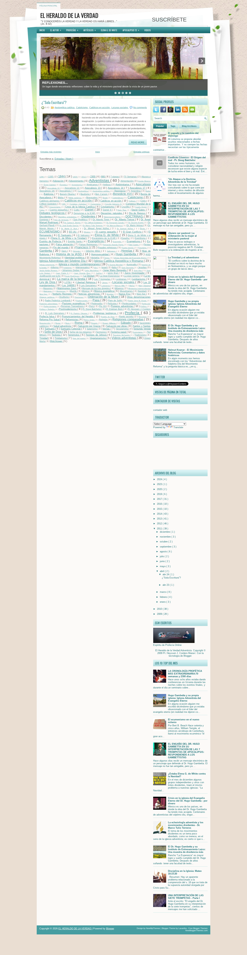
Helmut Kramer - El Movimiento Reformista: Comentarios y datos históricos (186, 353)
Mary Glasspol (145, 286)
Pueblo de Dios (108, 317)
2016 (160, 503)
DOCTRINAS (134, 216)
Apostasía (120, 191)
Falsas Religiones (88, 244)
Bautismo (85, 194)
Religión (103, 319)
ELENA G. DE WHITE (109, 30)
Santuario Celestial (71, 328)
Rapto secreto (126, 316)
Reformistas (72, 319)
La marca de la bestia (71, 278)
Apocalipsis (143, 184)
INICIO (42, 30)
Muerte (73, 291)
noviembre (165, 536)
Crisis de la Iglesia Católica (80, 206)
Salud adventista (62, 326)
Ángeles (63, 185)
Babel (148, 191)
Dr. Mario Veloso (135, 225)
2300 (93, 176)
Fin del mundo (61, 247)
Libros (105, 283)
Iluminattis (132, 264)
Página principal (48, 6)
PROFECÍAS (72, 30)
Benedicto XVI (123, 193)
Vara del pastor (79, 338)
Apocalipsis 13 (93, 188)
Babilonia (49, 194)
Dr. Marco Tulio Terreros (93, 226)
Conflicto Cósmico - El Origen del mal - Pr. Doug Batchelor (187, 159)
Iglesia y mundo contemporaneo (80, 264)
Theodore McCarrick (121, 335)
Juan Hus (138, 270)
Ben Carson (101, 194)
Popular (160, 126)
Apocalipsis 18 (47, 191)
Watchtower (56, 341)
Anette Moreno (144, 181)
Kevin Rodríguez (72, 276)
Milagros (119, 288)
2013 (160, 518)
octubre (164, 541)
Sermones (101, 332)
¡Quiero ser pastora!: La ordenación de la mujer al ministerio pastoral (182, 236)
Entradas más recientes (51, 152)
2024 (160, 479)
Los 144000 (68, 285)
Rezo (67, 323)
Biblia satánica (75, 198)
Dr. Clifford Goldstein (94, 223)
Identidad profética (75, 257)
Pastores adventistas (48, 304)
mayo (163, 566)
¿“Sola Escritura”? (54, 102)
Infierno (55, 267)
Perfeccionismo (50, 306)
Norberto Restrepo (62, 294)
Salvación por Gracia (89, 326)
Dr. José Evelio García (69, 226)
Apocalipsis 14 (116, 188)
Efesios (87, 232)
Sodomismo (138, 332)
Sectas (106, 328)
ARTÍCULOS (89, 30)
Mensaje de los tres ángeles (96, 288)
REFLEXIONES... (55, 82)
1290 (41, 177)
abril (162, 571)
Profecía (133, 313)
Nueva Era (125, 294)
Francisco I (82, 247)
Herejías (127, 250)
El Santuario (65, 235)
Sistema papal (119, 332)
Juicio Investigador (135, 273)
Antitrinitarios (123, 184)
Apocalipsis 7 (66, 191)
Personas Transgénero (72, 306)
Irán (96, 268)
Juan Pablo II (62, 273)
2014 (160, 513)
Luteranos (105, 286)
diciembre (165, 531)
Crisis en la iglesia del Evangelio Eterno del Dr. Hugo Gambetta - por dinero (187, 279)
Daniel (90, 209)
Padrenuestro (82, 301)
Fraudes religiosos (107, 247)
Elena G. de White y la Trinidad (68, 238)
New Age (43, 294)
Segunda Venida (142, 328)
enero (163, 602)
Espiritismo (140, 238)
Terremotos (74, 335)
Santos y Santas (142, 326)
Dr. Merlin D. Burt (69, 229)
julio (162, 556)
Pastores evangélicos (74, 303)
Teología (56, 335)
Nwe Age (141, 294)
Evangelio (117, 242)
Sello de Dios (53, 331)
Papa (96, 300)
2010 (160, 609)
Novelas (110, 294)
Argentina (136, 191)
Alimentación (127, 181)
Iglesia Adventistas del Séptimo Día (62, 260)
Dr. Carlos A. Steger (72, 223)
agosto (164, 551)
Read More (137, 142)
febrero (164, 597)
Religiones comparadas (128, 319)
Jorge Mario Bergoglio (115, 270)
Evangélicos (96, 241)
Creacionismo (55, 207)
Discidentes (46, 216)
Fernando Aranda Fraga (113, 245)
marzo (163, 592)
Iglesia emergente (47, 265)
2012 (84, 177)
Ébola (143, 229)
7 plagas (115, 176)
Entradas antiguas (142, 152)
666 (103, 176)
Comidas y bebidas (78, 204)
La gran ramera (132, 276)
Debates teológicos (52, 213)
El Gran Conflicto (133, 231)
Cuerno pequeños (59, 210)
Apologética (83, 191)
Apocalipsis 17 (138, 188)
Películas (112, 303)
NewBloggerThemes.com (196, 930)
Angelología (77, 185)
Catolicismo (82, 107)
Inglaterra (67, 268)
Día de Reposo (137, 213)
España (125, 238)
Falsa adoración (65, 244)
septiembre (166, 546)
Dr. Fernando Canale (116, 223)
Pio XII (102, 306)
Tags (173, 126)
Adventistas (99, 180)
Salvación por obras (117, 326)
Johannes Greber (71, 270)
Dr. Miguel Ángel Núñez (97, 228)
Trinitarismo (61, 338)
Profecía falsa (47, 316)
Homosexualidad (100, 254)
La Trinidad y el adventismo (183, 257)
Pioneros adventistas (122, 306)
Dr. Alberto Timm (101, 219)
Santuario (50, 328)
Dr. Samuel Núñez (125, 229)
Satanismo (92, 329)
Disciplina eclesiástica (67, 217)
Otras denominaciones (139, 297)
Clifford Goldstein (48, 204)
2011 (160, 528)
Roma (79, 322)
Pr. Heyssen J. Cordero (139, 309)
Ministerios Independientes (139, 289)
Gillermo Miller (93, 251)
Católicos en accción (99, 107)
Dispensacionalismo (112, 217)
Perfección (146, 304)
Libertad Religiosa (86, 282)
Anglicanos (92, 184)
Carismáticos (118, 198)
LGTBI (67, 282)
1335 (51, 176)
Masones (48, 288)
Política (143, 306)
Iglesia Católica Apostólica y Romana (119, 260)
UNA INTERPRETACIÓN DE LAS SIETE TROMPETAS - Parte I (186, 896)
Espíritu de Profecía (50, 241)
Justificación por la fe (50, 276)
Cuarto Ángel (141, 207)
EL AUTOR (55, 30)
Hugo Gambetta (126, 254)
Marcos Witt (120, 286)
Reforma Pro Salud (49, 319)
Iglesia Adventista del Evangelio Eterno (130, 258)
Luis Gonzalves (88, 285)
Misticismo (47, 291)
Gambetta (46, 250)
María (132, 286)
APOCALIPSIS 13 (131, 30)
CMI (64, 204)
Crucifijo (126, 207)
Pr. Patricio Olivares (79, 313)
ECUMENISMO (50, 231)
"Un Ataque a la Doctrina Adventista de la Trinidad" (182, 180)
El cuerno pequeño (106, 231)
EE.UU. (73, 231)
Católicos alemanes (49, 201)
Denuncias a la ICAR (85, 213)
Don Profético (80, 219)
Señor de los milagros (81, 332)
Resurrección (45, 323)
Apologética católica (65, 107)
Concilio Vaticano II (113, 204)
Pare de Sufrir (115, 300)
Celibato (132, 201)
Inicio (97, 152)
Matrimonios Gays (67, 288)
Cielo (143, 201)
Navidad (142, 291)
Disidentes (88, 216)
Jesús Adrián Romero (48, 270)
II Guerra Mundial (115, 265)
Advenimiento (76, 181)
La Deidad (89, 276)
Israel (105, 267)
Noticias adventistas (89, 294)
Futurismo (142, 248)
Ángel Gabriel (50, 185)
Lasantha (182, 928)
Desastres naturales (112, 213)
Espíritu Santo (75, 241)
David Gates (138, 209)
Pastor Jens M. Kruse (137, 301)
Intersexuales (83, 267)
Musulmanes (126, 291)
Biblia (61, 197)
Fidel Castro (133, 245)
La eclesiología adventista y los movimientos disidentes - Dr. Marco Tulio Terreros (185, 825)
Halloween (111, 251)
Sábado (126, 322)
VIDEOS (147, 30)
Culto (77, 210)
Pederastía (97, 303)
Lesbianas (121, 279)
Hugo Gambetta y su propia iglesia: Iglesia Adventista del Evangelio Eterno (184, 304)
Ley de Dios (47, 282)
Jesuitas (142, 267)
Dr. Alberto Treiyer (125, 219)
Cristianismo (108, 206)
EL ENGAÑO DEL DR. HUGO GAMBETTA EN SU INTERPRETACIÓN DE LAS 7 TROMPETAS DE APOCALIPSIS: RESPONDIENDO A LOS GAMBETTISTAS (186, 210)
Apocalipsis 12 (72, 188)
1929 (75, 177)
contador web (160, 410)
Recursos (143, 317)
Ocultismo (64, 297)
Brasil (105, 198)
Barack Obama (67, 194)
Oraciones (79, 297)
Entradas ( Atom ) (64, 158)
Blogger (187, 655)
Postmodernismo (68, 309)
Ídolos (107, 258)
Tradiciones (140, 335)
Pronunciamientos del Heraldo (78, 316)
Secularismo (122, 329)
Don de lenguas (61, 220)
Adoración (58, 181)
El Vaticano (84, 235)
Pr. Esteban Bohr (114, 309)
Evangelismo (134, 241)
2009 (160, 614)
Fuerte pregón (128, 248)
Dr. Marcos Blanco (115, 226)
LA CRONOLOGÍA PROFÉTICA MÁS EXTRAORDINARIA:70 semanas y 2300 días (185, 674)
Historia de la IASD (69, 254)
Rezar (58, 323)
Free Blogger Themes (198, 928)
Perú (92, 306)
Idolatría (95, 257)
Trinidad (43, 338)
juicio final (113, 273)
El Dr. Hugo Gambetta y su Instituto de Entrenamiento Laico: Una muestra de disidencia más (186, 328)
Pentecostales (129, 303)
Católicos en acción (111, 200)
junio (162, 561)
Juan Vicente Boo (82, 273)
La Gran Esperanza (110, 276)
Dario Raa (122, 210)
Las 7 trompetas (102, 279)
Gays (64, 251)
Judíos (99, 273)
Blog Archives (189, 126)
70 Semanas (130, 176)
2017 (160, 499)
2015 (160, 509)
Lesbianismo (139, 279)
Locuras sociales (120, 107)
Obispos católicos (47, 297)
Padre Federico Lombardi (58, 300)
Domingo (44, 219)
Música (86, 291)
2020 (160, 489)
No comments (140, 107)
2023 (160, 484)
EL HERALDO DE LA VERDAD (69, 15)
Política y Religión (47, 309)
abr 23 (166, 585)
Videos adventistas (124, 338)
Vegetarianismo (98, 338)
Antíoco (107, 184)
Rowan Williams (109, 323)
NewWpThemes (153, 928)
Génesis (77, 251)
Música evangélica (104, 291)
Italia (114, 267)
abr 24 (166, 574)
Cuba (42, 210)
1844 (61, 176)
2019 (160, 494)
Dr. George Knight (136, 223)
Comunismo (96, 204)
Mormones (61, 291)
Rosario (94, 323)
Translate (178, 427)
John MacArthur (92, 270)
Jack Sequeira (128, 268)
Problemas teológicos (105, 313)
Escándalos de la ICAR (104, 238)
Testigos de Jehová (96, 335)
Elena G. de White (107, 235)
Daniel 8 (107, 210)
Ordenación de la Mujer (103, 296)
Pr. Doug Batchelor (92, 309)
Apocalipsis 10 (53, 188)
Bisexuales (92, 197)
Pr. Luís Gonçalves (55, 313)
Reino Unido (89, 320)
